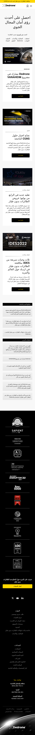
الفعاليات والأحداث (17, 38)
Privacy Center (18, 711)
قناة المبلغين (8, 711)
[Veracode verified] (17, 441)
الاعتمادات (27, 711)
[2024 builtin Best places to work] (17, 563)
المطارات (17, 649)
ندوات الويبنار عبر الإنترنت (17, 621)
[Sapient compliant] (17, 431)
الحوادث (27, 41)
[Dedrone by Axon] (9, 5)
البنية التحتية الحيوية (17, 655)
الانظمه (8, 38)
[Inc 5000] (17, 487)
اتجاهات (27, 38)
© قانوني (26, 709)
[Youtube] (17, 598)
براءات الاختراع (10, 709)
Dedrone (20, 41)
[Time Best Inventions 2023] (17, 500)
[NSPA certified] (17, 466)
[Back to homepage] (17, 727)
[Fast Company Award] (17, 532)
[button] (31, 6)
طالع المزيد (20, 96)
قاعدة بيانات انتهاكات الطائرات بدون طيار (17, 630)
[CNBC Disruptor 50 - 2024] (17, 478)
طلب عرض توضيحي (17, 614)
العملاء (8, 41)
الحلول (13, 41)
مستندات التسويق (17, 624)
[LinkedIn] (22, 598)
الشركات (17, 658)
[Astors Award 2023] (17, 516)
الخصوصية (19, 709)
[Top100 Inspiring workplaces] (17, 548)
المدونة (17, 627)
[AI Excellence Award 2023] (17, 453)
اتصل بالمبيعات (17, 586)
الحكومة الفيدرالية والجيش (17, 662)
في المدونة (20, 34)
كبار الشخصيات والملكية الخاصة (17, 668)
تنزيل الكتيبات (17, 617)
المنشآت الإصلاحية (17, 652)
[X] (13, 598)
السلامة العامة (17, 665)
